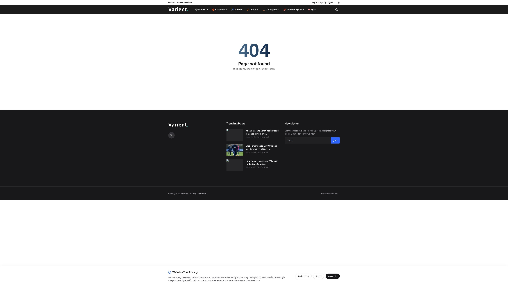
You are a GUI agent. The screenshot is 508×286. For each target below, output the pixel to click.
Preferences (303, 276)
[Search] (336, 10)
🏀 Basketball (218, 9)
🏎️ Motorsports (270, 9)
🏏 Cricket (252, 9)
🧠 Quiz (312, 9)
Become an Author (184, 2)
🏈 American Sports (292, 9)
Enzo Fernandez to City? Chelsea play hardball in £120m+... (261, 147)
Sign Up (323, 2)
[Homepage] (178, 10)
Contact (171, 2)
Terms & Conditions (329, 193)
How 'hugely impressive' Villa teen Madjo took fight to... (262, 162)
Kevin (248, 137)
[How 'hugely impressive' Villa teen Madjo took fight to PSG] (234, 165)
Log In (314, 2)
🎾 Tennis (236, 9)
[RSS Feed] (171, 135)
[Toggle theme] (338, 2)
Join (335, 140)
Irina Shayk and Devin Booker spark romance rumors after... (262, 132)
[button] (331, 2)
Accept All (332, 276)
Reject (318, 276)
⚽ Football (200, 9)
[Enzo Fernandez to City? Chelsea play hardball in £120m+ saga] (234, 150)
